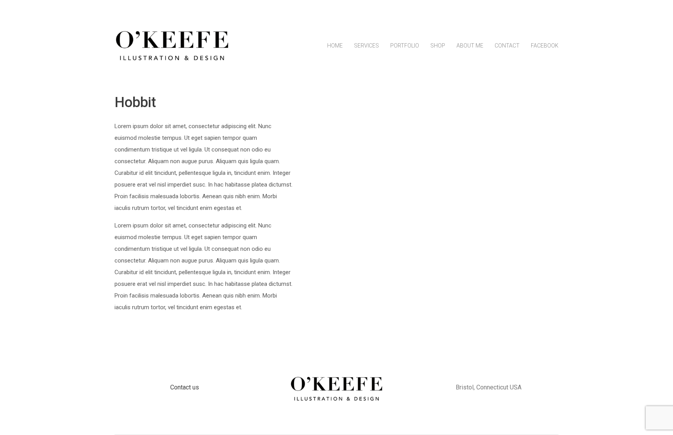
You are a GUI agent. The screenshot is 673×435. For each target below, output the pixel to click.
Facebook (544, 45)
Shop (437, 45)
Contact (507, 45)
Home (335, 45)
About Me (469, 45)
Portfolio (404, 45)
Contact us (184, 387)
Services (366, 45)
